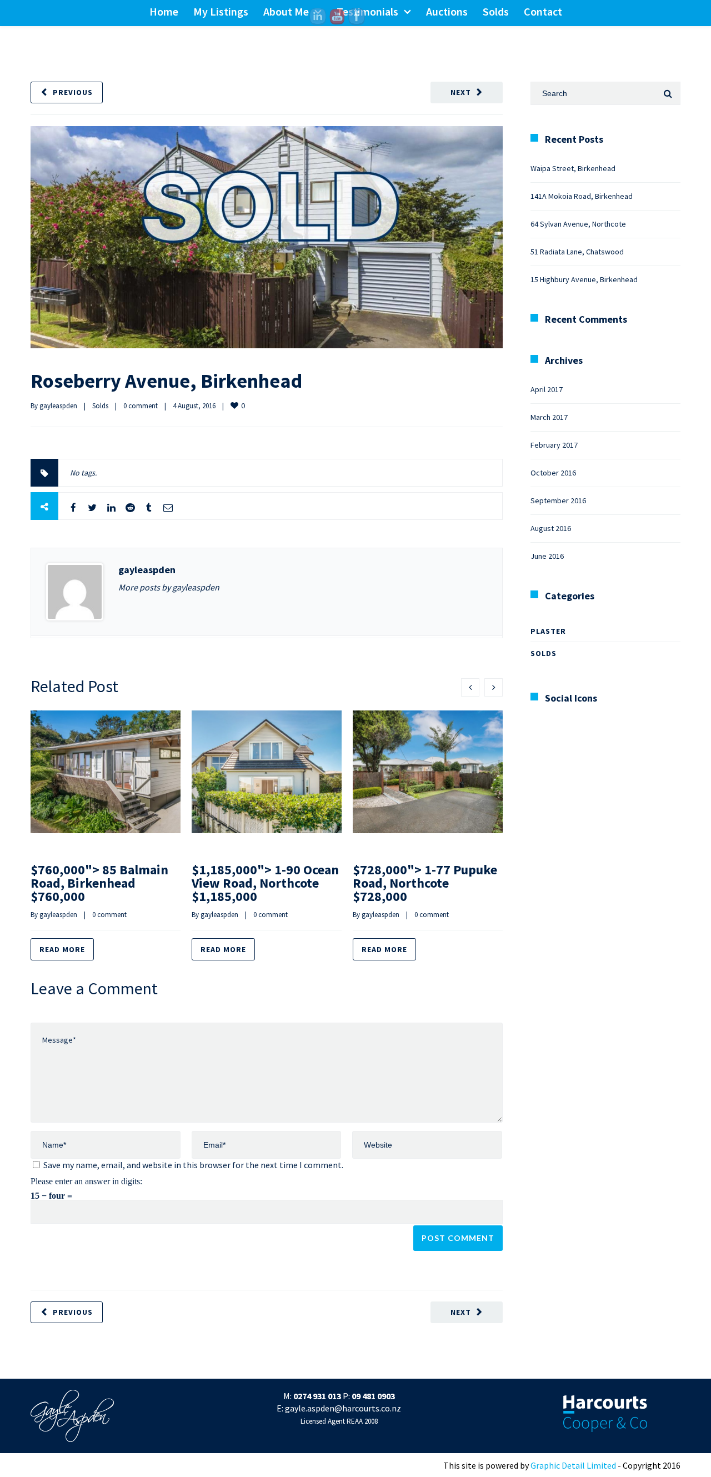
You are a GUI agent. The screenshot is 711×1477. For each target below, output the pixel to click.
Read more (62, 949)
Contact (543, 11)
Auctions (447, 11)
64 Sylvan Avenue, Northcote (578, 224)
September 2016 (558, 500)
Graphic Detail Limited (573, 1465)
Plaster (548, 631)
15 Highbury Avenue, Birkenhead (584, 279)
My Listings (220, 11)
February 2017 (554, 445)
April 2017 (546, 389)
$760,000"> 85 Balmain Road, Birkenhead (99, 883)
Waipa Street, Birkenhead (572, 168)
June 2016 (547, 556)
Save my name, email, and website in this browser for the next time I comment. (193, 1164)
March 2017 (549, 417)
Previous (73, 92)
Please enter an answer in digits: (86, 1180)
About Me (286, 11)
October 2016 (553, 473)
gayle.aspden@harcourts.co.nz (343, 1408)
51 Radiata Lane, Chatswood (577, 252)
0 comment (140, 405)
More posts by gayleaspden (168, 587)
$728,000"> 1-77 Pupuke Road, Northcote (425, 883)
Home (163, 11)
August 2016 (550, 528)
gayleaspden (58, 405)
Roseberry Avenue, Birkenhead (166, 380)
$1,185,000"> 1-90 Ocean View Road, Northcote (265, 883)
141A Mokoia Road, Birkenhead (581, 196)
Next (460, 92)
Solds (496, 11)
